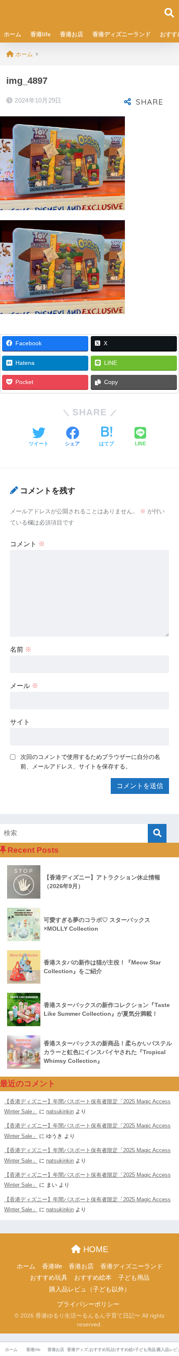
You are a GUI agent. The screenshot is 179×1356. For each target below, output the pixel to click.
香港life (40, 34)
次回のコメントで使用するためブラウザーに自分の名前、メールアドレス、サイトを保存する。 (90, 761)
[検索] (157, 833)
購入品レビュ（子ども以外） (89, 1289)
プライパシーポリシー (88, 1304)
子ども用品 (133, 1277)
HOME (94, 1249)
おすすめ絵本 (93, 1277)
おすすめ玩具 (48, 1277)
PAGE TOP (165, 1308)
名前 (21, 649)
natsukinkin (60, 1111)
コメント (27, 543)
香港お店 (71, 34)
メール (24, 685)
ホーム (12, 34)
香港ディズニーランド (121, 34)
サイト (20, 722)
